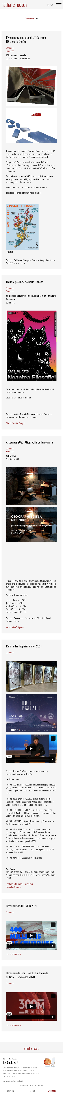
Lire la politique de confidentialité (13, 1081)
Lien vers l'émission (13, 954)
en (52, 5)
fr (48, 4)
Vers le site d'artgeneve (15, 627)
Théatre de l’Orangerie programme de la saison (23, 192)
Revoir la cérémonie (13, 887)
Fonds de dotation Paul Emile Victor (19, 884)
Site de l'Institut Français (15, 423)
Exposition (10, 51)
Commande (10, 48)
